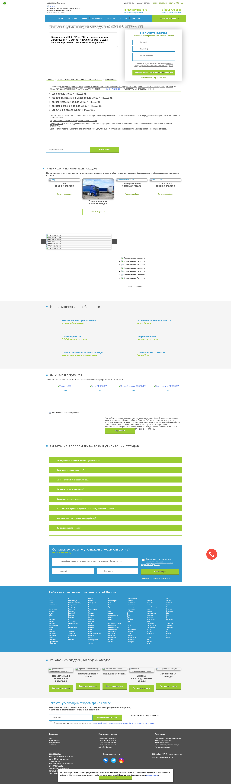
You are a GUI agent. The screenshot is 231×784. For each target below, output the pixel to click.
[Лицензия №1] (64, 386)
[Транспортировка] (98, 188)
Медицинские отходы (162, 743)
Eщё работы (120, 431)
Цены (84, 18)
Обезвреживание (54, 743)
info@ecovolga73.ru (135, 9)
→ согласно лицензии (110, 89)
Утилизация (52, 745)
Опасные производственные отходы (167, 745)
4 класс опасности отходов (107, 745)
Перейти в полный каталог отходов (154, 150)
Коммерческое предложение (133, 13)
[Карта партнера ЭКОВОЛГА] (166, 386)
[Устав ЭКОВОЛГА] (98, 386)
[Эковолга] (52, 6)
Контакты (136, 18)
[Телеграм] (114, 763)
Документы (129, 3)
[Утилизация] (165, 179)
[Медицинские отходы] (115, 669)
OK (116, 778)
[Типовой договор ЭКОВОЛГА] (132, 386)
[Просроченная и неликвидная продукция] (61, 670)
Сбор (50, 738)
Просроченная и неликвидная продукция (168, 738)
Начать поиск (104, 150)
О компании (97, 18)
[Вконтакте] (106, 763)
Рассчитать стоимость (169, 18)
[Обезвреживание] (131, 179)
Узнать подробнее (64, 194)
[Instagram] (121, 763)
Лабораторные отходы (162, 747)
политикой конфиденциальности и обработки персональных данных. (154, 65)
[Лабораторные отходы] (168, 669)
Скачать (64, 391)
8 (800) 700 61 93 (171, 9)
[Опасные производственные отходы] (141, 670)
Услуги (60, 18)
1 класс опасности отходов (107, 738)
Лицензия (111, 18)
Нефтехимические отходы (163, 740)
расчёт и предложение (154, 72)
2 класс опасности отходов (107, 740)
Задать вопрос (143, 3)
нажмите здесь (152, 775)
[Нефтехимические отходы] (88, 669)
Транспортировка (54, 740)
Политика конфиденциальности (162, 757)
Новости (123, 18)
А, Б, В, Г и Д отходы (105, 747)
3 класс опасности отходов (107, 743)
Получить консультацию (107, 717)
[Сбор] (64, 179)
